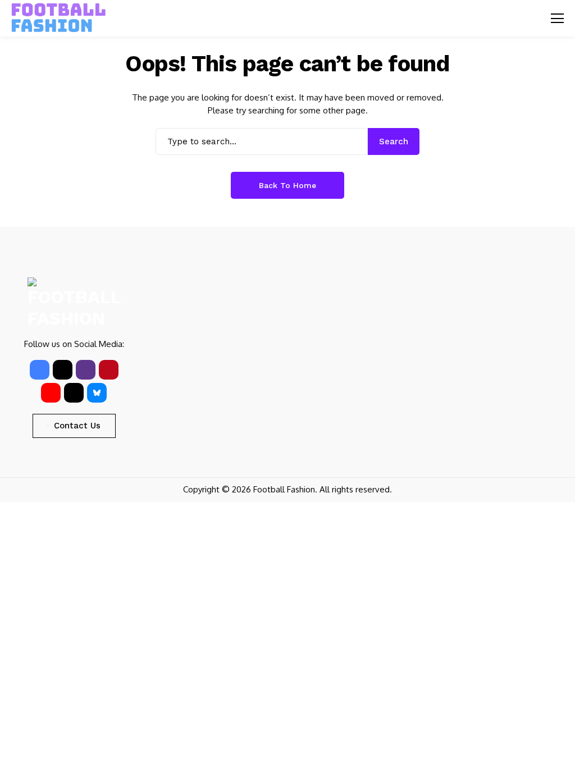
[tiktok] (74, 393)
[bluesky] (97, 393)
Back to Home (287, 185)
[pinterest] (108, 370)
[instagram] (85, 370)
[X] (62, 370)
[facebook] (39, 370)
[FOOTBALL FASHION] (59, 18)
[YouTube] (51, 393)
